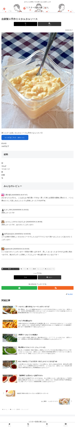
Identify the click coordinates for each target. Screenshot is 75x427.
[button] (49, 24)
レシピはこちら (15, 137)
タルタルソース (50, 269)
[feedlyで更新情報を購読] (19, 288)
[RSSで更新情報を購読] (56, 288)
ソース (24, 269)
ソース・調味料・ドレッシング (11, 269)
